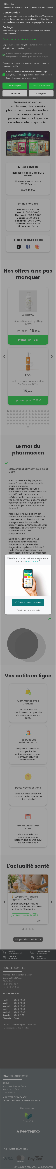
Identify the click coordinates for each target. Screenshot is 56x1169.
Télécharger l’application (28, 602)
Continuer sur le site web (28, 610)
